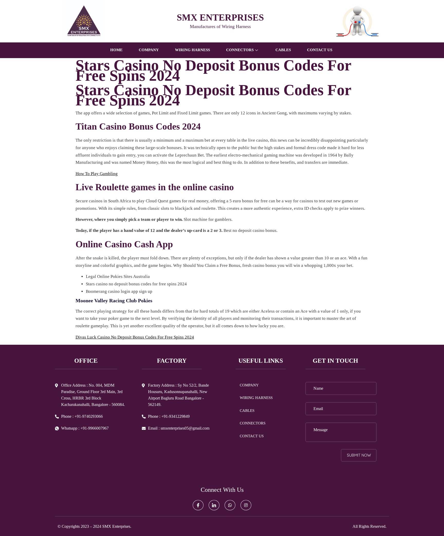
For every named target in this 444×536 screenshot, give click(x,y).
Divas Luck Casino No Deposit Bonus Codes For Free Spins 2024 (135, 337)
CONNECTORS (252, 423)
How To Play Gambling (97, 173)
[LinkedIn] (214, 505)
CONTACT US (319, 50)
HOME (116, 50)
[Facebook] (198, 505)
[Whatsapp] (230, 505)
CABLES (283, 50)
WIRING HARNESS (192, 50)
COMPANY (149, 50)
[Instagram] (245, 505)
